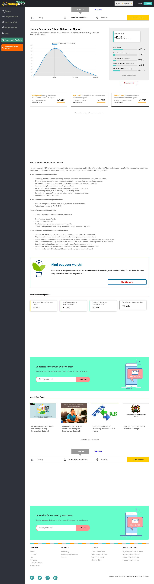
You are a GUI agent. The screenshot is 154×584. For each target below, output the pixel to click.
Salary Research (11, 28)
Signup (148, 3)
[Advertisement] (89, 139)
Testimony (34, 560)
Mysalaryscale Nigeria (131, 560)
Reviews (98, 10)
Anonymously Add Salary (14, 40)
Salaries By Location (99, 554)
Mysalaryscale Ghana (131, 554)
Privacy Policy (35, 565)
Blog (6, 33)
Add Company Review (69, 554)
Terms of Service (36, 563)
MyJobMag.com (120, 576)
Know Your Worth (11, 22)
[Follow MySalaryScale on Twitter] (40, 579)
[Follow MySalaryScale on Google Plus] (47, 579)
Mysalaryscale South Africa (133, 552)
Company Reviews (11, 17)
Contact (33, 554)
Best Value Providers (142, 576)
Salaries (8, 11)
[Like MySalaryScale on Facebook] (32, 579)
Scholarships (96, 560)
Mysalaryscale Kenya (131, 557)
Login (140, 3)
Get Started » (127, 282)
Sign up (64, 557)
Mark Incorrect (129, 83)
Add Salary (65, 552)
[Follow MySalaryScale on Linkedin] (55, 579)
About (32, 552)
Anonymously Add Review (11, 47)
